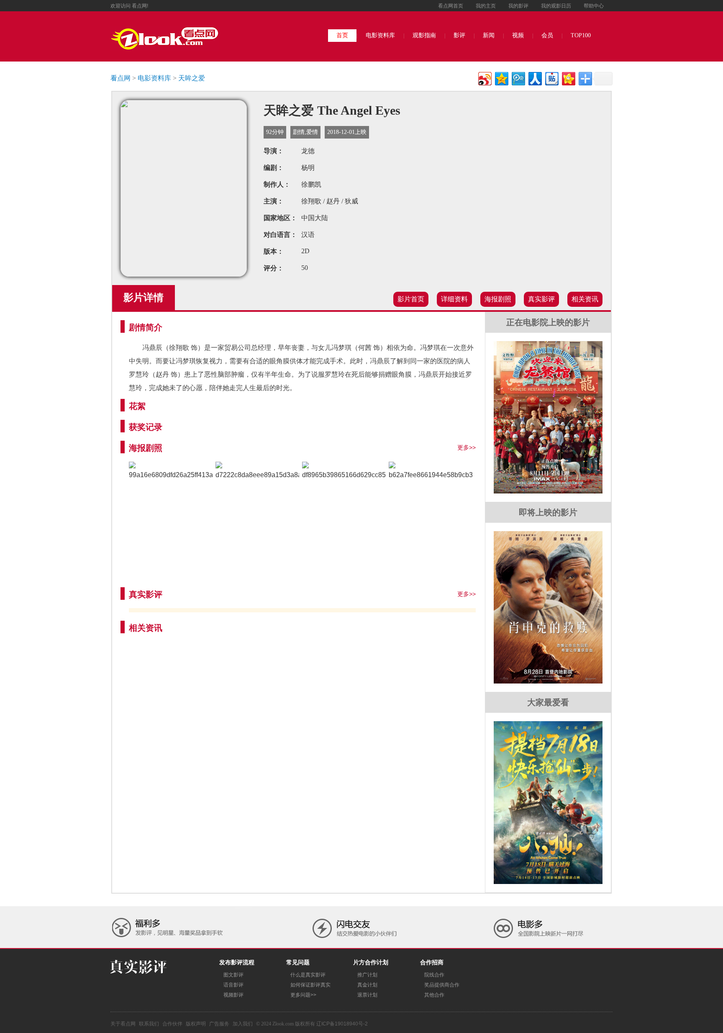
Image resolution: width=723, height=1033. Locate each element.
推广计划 (367, 975)
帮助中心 (594, 6)
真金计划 (367, 985)
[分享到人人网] (534, 77)
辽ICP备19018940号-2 (342, 1024)
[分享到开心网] (568, 77)
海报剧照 (498, 299)
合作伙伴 (172, 1024)
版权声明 (196, 1024)
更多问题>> (303, 995)
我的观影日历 (556, 6)
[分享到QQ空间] (501, 77)
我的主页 (486, 6)
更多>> (466, 447)
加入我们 (243, 1024)
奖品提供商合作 (441, 985)
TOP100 (581, 35)
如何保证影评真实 (310, 985)
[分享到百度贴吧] (551, 77)
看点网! (140, 6)
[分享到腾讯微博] (518, 77)
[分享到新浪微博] (484, 77)
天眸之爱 (191, 78)
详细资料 (454, 299)
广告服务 (219, 1024)
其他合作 (434, 995)
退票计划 (367, 995)
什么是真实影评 (308, 975)
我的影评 (518, 6)
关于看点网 (123, 1024)
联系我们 (149, 1024)
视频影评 (233, 995)
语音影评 (233, 985)
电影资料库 (380, 35)
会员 (547, 35)
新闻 (489, 35)
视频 (518, 35)
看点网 (120, 78)
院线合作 (434, 975)
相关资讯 (585, 299)
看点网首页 (450, 6)
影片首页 (410, 299)
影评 (459, 35)
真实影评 (541, 299)
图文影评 (233, 975)
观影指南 (424, 35)
